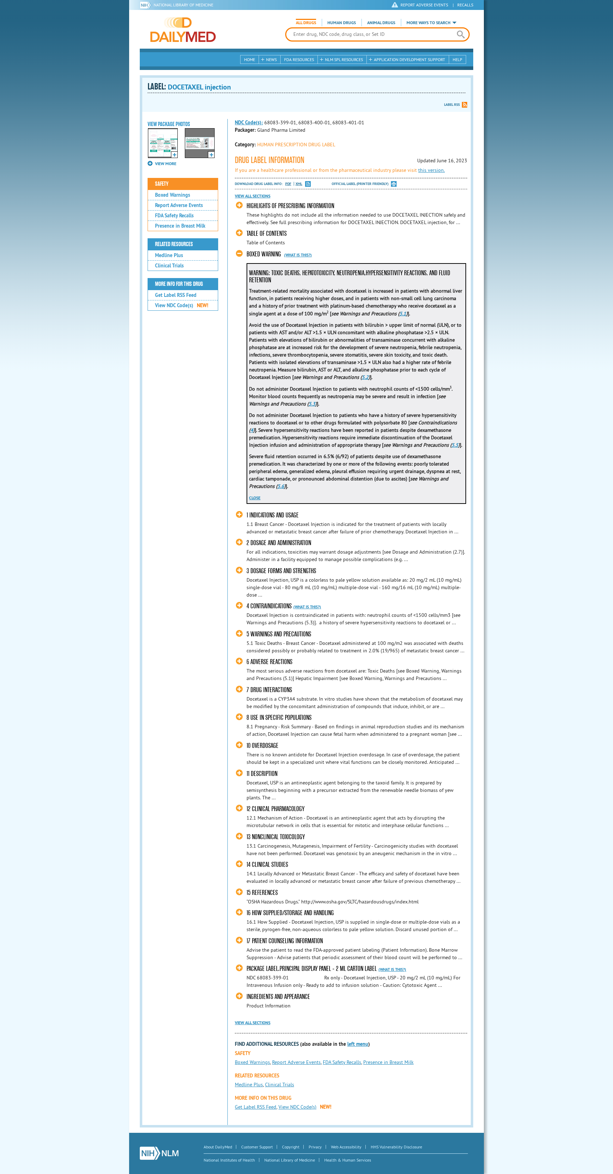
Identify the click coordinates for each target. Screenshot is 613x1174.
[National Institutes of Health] (147, 5)
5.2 (365, 377)
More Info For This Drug (179, 284)
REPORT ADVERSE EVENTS (424, 4)
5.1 (402, 313)
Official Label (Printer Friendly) (360, 183)
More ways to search (429, 23)
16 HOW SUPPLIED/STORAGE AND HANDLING (290, 913)
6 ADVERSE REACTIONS (269, 662)
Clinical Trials (169, 265)
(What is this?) (298, 254)
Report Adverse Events (179, 205)
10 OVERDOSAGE (262, 745)
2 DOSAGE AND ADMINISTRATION (279, 543)
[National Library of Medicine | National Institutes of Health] (159, 1153)
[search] (461, 34)
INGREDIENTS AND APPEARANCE (278, 997)
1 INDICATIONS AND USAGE (273, 515)
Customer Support (257, 1146)
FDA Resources (299, 59)
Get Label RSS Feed (176, 295)
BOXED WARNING (264, 254)
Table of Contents (267, 233)
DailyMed (183, 29)
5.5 (455, 445)
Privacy (315, 1146)
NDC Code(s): (249, 122)
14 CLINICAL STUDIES (267, 864)
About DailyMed (218, 1146)
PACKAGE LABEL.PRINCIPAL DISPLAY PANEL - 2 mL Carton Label (312, 968)
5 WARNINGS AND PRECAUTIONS (279, 634)
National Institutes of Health (229, 1160)
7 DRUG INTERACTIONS (269, 690)
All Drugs (306, 23)
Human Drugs (341, 23)
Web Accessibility (346, 1146)
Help (457, 59)
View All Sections (252, 196)
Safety (162, 183)
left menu (357, 1044)
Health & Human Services (347, 1160)
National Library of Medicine (183, 4)
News (271, 59)
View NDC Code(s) (181, 305)
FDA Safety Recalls (174, 215)
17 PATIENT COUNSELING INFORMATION (285, 941)
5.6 (280, 486)
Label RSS (452, 104)
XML (299, 184)
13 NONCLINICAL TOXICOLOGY (276, 837)
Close (254, 498)
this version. (431, 170)
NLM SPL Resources (344, 59)
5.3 (312, 404)
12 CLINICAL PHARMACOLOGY (275, 809)
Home (249, 59)
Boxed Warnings (172, 195)
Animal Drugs (381, 23)
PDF (288, 184)
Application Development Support (409, 59)
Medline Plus (169, 255)
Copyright (290, 1146)
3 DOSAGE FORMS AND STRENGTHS (281, 571)
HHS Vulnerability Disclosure (396, 1146)
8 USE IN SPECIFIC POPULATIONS (279, 717)
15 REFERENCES (262, 892)
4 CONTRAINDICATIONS (269, 606)
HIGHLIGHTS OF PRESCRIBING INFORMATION (290, 206)
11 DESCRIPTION (262, 774)
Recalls (465, 4)
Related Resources (174, 244)
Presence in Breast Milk (180, 226)
